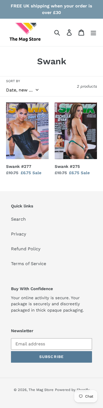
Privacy (18, 234)
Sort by (13, 81)
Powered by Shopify (72, 390)
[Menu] (93, 32)
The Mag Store (41, 390)
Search (18, 219)
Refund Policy (25, 248)
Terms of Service (28, 263)
